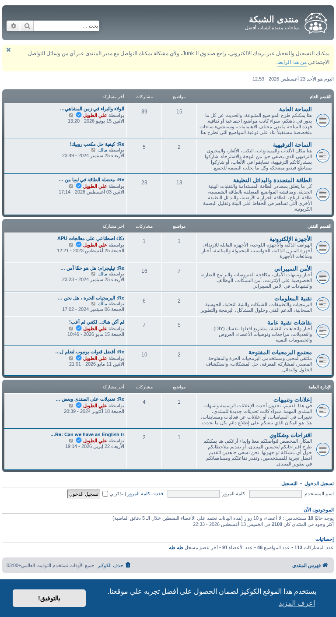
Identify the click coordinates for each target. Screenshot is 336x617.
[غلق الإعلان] (8, 49)
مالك (102, 149)
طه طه (176, 547)
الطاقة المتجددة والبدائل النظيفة (272, 180)
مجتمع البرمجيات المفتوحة (280, 352)
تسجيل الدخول (319, 483)
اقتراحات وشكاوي (291, 435)
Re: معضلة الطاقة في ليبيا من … (91, 179)
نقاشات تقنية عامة (289, 322)
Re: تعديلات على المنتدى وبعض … (90, 399)
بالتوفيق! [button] (49, 598)
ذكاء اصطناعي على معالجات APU (90, 238)
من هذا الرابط (292, 62)
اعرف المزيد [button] (297, 603)
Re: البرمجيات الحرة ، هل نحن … (91, 297)
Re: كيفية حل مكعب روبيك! (97, 144)
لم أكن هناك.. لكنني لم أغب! (96, 321)
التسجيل (289, 483)
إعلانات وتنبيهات (292, 399)
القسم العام (321, 96)
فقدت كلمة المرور (145, 493)
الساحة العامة (295, 109)
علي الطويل (95, 115)
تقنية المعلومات (293, 298)
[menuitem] (115, 565)
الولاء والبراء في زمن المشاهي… (92, 108)
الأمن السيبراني (293, 268)
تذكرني (115, 493)
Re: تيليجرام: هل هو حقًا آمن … (92, 268)
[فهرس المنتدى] (315, 21)
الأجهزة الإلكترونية (291, 239)
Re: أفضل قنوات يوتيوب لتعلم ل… (89, 351)
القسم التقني (320, 226)
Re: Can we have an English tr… (87, 434)
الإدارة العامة (320, 386)
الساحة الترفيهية (292, 144)
